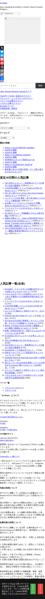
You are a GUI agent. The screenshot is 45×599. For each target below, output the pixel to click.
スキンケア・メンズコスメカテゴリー (16, 98)
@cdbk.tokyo (12, 430)
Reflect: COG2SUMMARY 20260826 (19, 148)
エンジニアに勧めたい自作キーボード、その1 (24, 311)
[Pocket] (22, 59)
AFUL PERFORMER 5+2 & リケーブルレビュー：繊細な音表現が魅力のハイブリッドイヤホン (24, 230)
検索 (2, 81)
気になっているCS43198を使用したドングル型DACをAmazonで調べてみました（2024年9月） (25, 365)
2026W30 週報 (11, 167)
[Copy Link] (22, 75)
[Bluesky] (22, 52)
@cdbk (3, 423)
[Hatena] (22, 55)
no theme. (3, 3)
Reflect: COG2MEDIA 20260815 (18, 155)
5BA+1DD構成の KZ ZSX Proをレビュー (22, 340)
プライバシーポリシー (14, 388)
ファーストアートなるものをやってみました (24, 208)
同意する (33, 589)
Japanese (8, 13)
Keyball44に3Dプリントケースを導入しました (24, 336)
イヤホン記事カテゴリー (10, 103)
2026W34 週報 (11, 150)
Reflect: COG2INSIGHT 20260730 (18, 165)
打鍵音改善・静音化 (8, 108)
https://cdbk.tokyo (7, 440)
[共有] (22, 78)
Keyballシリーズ (7, 106)
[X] (22, 48)
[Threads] (22, 67)
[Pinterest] (22, 63)
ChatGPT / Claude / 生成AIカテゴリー (15, 96)
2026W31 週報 (11, 162)
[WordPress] (22, 71)
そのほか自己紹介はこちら (11, 417)
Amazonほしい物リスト (10, 456)
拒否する (40, 589)
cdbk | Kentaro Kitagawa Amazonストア (16, 91)
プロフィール (10, 390)
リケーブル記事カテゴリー (11, 101)
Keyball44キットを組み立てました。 (20, 350)
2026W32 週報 (11, 157)
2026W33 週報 (11, 152)
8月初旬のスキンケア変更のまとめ (20, 160)
